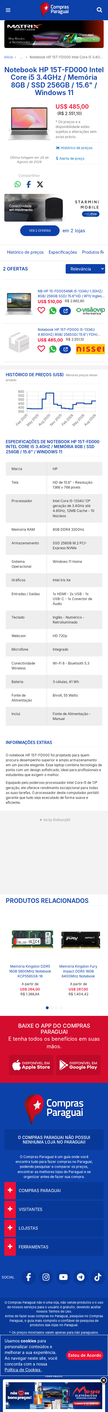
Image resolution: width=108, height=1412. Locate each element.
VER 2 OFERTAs (40, 230)
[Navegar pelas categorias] (8, 10)
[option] (29, 124)
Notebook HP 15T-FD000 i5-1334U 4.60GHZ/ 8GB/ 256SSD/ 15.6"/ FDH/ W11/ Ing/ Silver (67, 334)
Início (8, 57)
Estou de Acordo (84, 1355)
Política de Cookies (23, 1369)
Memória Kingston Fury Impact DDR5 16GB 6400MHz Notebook (30, 971)
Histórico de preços (76, 148)
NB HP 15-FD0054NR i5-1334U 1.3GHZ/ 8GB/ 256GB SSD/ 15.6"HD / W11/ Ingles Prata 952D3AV (70, 296)
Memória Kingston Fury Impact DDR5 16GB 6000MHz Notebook (78, 971)
